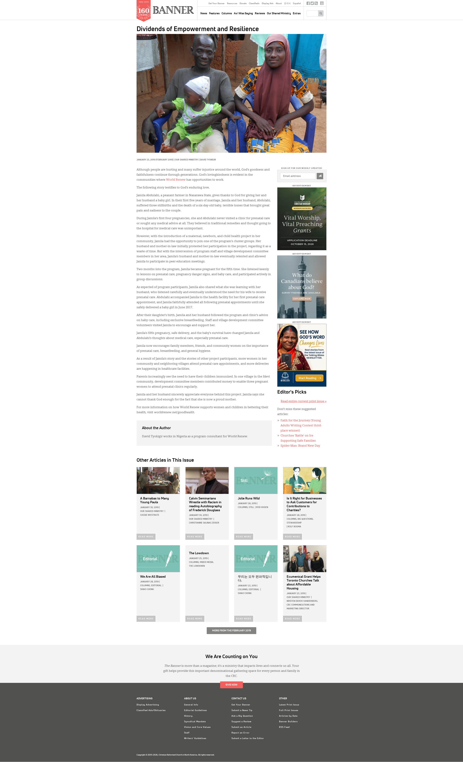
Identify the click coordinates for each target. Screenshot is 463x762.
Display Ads (267, 4)
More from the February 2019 (231, 630)
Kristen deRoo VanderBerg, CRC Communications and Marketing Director (302, 605)
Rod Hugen (262, 507)
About (279, 4)
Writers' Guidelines (195, 738)
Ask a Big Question (242, 716)
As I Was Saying (243, 13)
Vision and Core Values (197, 727)
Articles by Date (288, 716)
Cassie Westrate (149, 515)
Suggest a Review (241, 722)
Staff (187, 733)
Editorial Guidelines (195, 710)
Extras (297, 13)
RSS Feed (284, 727)
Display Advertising (148, 705)
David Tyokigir (208, 160)
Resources (232, 4)
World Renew (176, 180)
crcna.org (322, 3)
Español (297, 4)
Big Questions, (305, 519)
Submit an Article (241, 727)
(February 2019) (164, 160)
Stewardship (294, 523)
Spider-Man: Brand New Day (300, 446)
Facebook (308, 4)
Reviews (260, 13)
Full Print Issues (288, 710)
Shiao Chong (147, 589)
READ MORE (146, 537)
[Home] (181, 10)
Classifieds (254, 4)
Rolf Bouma (294, 527)
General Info (191, 705)
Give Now (231, 685)
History (188, 716)
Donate (243, 4)
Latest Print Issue (289, 705)
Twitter (312, 4)
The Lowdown (197, 566)
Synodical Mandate (195, 722)
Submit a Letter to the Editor (248, 738)
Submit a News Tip (242, 710)
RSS (316, 4)
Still (251, 507)
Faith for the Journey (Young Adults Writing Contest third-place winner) (301, 425)
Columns (227, 13)
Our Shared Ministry (279, 13)
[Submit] (320, 176)
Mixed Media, (207, 562)
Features (214, 13)
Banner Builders (288, 722)
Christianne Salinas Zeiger (204, 523)
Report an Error (241, 733)
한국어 (287, 4)
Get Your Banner (217, 4)
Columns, (243, 507)
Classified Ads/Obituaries (151, 710)
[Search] (320, 13)
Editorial (156, 586)
